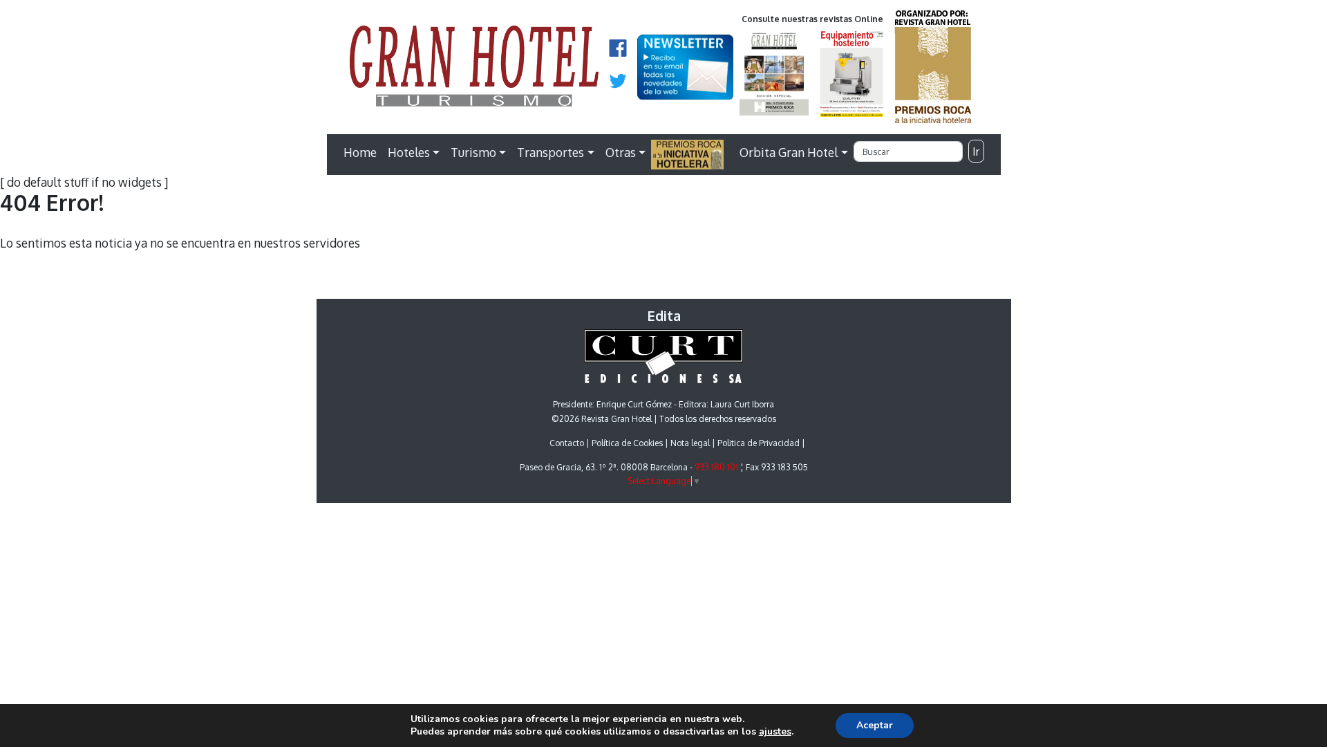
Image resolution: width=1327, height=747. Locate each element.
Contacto (566, 443)
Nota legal (690, 443)
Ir (975, 151)
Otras (620, 152)
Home (360, 152)
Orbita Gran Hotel (789, 152)
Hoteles (409, 152)
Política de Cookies (627, 443)
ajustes (775, 732)
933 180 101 (716, 467)
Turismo (473, 152)
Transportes (550, 152)
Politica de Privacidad (758, 443)
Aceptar (874, 725)
